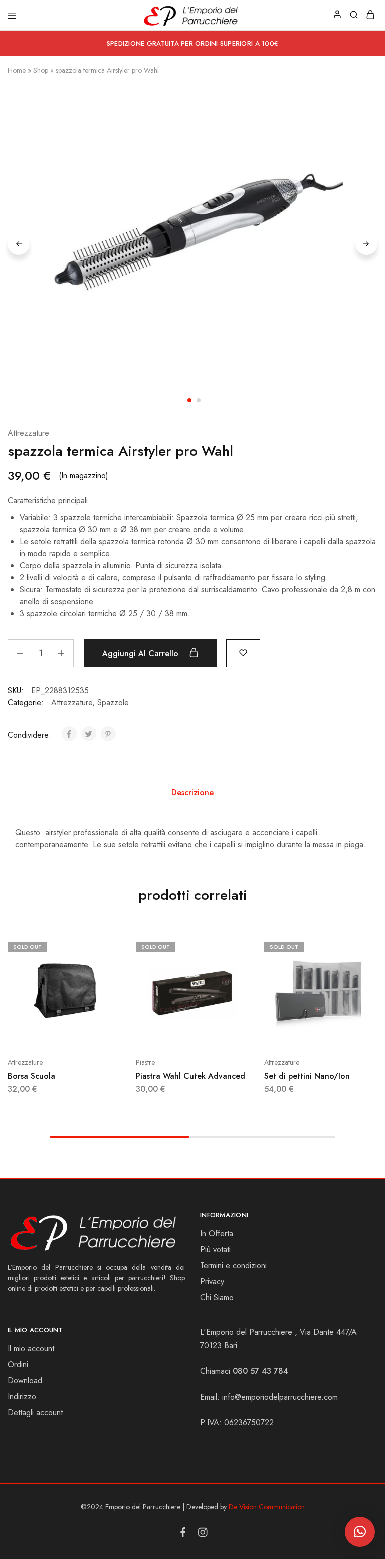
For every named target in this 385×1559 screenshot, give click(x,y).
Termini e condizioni (233, 1265)
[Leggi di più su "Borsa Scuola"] (114, 946)
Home (17, 70)
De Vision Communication (267, 1507)
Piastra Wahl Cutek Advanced (190, 1076)
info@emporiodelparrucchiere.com (280, 1397)
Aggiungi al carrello (141, 653)
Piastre (145, 1062)
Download (25, 1380)
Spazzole (113, 702)
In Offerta (216, 1233)
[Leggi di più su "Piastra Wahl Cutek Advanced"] (243, 946)
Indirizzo (22, 1396)
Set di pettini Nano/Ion (307, 1076)
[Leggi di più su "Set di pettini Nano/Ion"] (371, 946)
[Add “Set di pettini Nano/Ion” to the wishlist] (371, 977)
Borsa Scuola (31, 1076)
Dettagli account (35, 1412)
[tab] (192, 793)
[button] (360, 1532)
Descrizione (192, 792)
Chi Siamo (217, 1297)
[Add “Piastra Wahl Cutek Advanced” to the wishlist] (243, 977)
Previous (19, 244)
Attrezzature (28, 433)
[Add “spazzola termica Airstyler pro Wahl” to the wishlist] (243, 652)
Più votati (215, 1249)
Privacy (212, 1281)
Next (366, 244)
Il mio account (31, 1348)
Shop (40, 70)
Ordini (18, 1364)
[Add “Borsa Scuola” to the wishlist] (114, 977)
